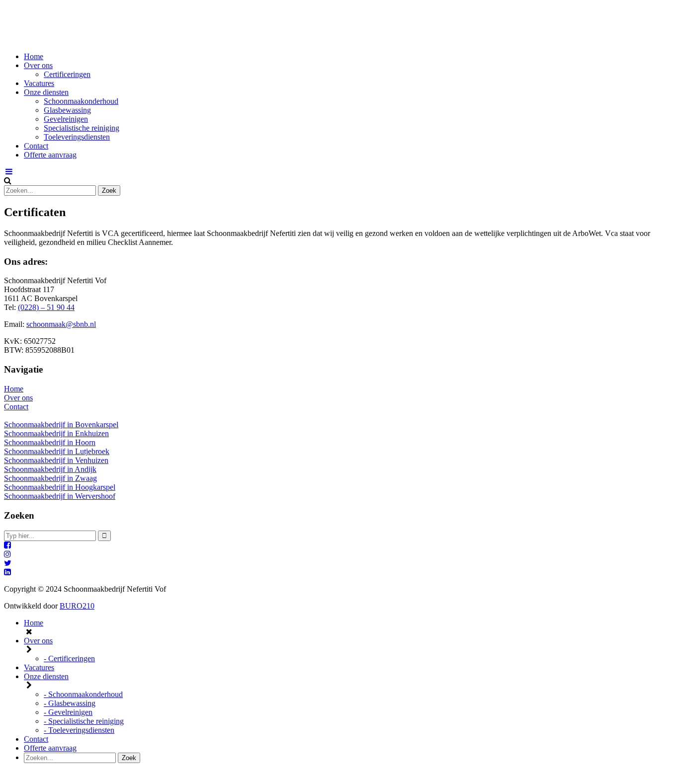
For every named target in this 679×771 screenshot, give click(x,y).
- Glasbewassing (69, 703)
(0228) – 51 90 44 (46, 307)
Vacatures (39, 83)
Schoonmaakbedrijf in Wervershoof (59, 496)
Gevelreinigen (66, 119)
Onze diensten (46, 92)
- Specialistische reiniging (84, 721)
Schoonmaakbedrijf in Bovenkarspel (61, 424)
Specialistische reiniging (81, 128)
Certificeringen (67, 74)
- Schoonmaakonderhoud (83, 694)
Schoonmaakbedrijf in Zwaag (50, 478)
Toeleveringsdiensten (77, 137)
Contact (36, 146)
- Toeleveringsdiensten (79, 730)
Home (33, 56)
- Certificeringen (69, 658)
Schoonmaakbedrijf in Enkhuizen (56, 433)
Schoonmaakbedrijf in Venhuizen (56, 460)
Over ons (38, 65)
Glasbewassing (67, 110)
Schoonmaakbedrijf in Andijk (50, 469)
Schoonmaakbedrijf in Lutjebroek (56, 451)
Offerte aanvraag (50, 155)
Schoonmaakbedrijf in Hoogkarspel (59, 487)
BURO (77, 606)
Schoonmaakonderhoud (81, 101)
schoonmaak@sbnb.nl (61, 324)
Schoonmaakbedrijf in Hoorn (49, 442)
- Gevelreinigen (68, 712)
